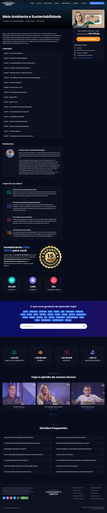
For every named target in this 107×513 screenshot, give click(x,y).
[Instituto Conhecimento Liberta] (9, 3)
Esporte (37, 320)
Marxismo (64, 314)
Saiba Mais (25, 494)
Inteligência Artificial (58, 320)
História (23, 314)
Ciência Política (33, 311)
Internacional (79, 311)
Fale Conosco (94, 490)
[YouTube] (11, 497)
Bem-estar (51, 317)
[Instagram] (7, 497)
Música (81, 317)
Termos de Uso (95, 496)
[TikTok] (18, 497)
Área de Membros (96, 3)
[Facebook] (4, 497)
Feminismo (32, 317)
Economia (56, 311)
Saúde (62, 311)
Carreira (25, 317)
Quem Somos (48, 3)
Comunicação (43, 311)
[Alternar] (51, 414)
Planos (57, 3)
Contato (83, 3)
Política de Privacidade (97, 498)
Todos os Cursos (77, 493)
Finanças (57, 314)
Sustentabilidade (60, 317)
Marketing (50, 314)
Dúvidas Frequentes (96, 488)
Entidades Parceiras (78, 496)
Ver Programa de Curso (84, 58)
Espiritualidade (69, 311)
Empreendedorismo (46, 320)
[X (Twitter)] (14, 497)
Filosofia (29, 314)
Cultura (25, 311)
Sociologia (71, 314)
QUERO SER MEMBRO (88, 39)
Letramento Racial (81, 314)
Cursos (39, 3)
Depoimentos (66, 3)
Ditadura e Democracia (72, 317)
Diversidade (42, 314)
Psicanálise (68, 320)
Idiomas (36, 314)
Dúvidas (75, 3)
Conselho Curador (78, 498)
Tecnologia (39, 317)
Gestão (50, 311)
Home (32, 3)
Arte (46, 317)
